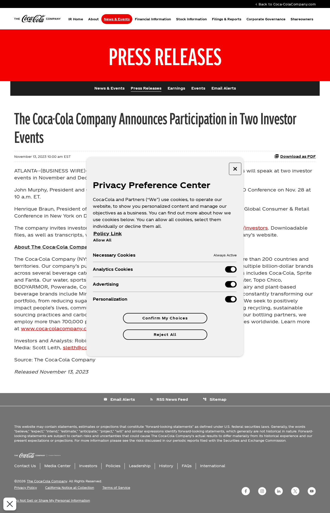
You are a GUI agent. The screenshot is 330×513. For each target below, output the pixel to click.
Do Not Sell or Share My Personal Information (52, 500)
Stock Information (191, 19)
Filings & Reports (226, 19)
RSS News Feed (169, 399)
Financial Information (153, 19)
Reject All (165, 334)
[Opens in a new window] (246, 491)
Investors (88, 466)
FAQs (187, 466)
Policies (113, 466)
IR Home (75, 19)
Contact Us (25, 466)
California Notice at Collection (69, 487)
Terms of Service (116, 487)
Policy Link (107, 233)
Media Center (57, 466)
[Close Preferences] (9, 504)
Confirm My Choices (165, 318)
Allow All (102, 240)
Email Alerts (223, 88)
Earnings (176, 88)
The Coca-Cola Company (47, 481)
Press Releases (146, 88)
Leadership (140, 466)
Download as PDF (298, 156)
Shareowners (302, 19)
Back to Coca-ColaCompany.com (285, 4)
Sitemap (214, 399)
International (212, 466)
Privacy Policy (25, 487)
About (93, 19)
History (166, 466)
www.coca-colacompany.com (57, 328)
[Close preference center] (235, 169)
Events (198, 88)
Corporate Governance (265, 19)
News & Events (117, 19)
